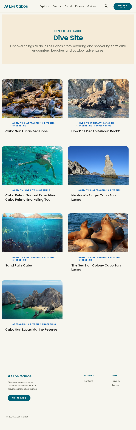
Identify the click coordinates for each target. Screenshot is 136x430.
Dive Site (49, 122)
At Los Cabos (16, 6)
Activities (18, 122)
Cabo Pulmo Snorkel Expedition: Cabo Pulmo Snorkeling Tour (31, 197)
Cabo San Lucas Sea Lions (26, 131)
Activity (17, 190)
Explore (44, 6)
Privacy (116, 381)
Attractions (34, 122)
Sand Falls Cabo (18, 265)
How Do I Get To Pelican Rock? (95, 131)
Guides (91, 6)
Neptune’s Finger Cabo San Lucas (93, 197)
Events (57, 6)
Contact (88, 381)
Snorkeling (19, 125)
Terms (115, 385)
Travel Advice (102, 125)
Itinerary (96, 122)
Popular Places (74, 6)
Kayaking (109, 122)
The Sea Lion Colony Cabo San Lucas (96, 267)
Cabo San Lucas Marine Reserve (31, 329)
